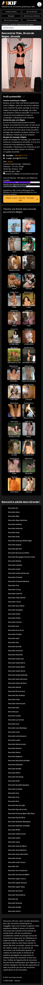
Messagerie (11, 16)
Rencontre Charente (15, 577)
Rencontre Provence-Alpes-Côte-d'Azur (21, 813)
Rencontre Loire (13, 724)
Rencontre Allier (13, 516)
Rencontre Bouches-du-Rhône (18, 553)
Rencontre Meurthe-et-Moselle (18, 760)
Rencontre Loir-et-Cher (16, 720)
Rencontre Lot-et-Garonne (17, 736)
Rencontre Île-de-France (16, 691)
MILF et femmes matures (11, 20)
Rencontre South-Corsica (16, 862)
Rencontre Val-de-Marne (16, 895)
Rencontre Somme (14, 858)
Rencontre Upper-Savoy (16, 887)
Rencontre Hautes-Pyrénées (18, 675)
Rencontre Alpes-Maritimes (17, 520)
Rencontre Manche (14, 748)
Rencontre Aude (13, 536)
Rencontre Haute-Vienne (16, 671)
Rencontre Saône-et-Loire (17, 834)
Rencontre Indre (14, 699)
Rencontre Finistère (15, 634)
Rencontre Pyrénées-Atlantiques (19, 821)
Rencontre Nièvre (14, 773)
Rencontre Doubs (14, 614)
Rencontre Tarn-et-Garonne (17, 870)
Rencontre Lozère (14, 740)
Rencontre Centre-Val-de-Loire (18, 573)
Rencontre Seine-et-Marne (17, 846)
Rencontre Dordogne (15, 610)
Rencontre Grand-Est (15, 650)
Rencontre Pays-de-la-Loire (17, 809)
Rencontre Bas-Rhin (15, 549)
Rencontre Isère (13, 707)
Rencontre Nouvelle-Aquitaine (18, 785)
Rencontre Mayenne (15, 756)
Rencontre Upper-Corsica (17, 878)
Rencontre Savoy (14, 842)
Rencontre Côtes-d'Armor (17, 598)
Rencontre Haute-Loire (16, 659)
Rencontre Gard (13, 638)
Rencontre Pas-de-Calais (16, 805)
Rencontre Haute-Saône (16, 667)
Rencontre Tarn (13, 866)
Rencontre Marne (14, 752)
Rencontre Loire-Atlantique (17, 728)
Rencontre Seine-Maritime (17, 850)
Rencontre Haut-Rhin (15, 655)
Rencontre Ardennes (15, 528)
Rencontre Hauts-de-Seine (17, 683)
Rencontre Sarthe (14, 838)
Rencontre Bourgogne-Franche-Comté (21, 557)
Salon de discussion (31, 11)
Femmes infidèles (32, 20)
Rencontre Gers (13, 642)
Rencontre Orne (13, 797)
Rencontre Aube (13, 532)
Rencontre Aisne (14, 512)
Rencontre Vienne (14, 911)
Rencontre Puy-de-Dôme (16, 817)
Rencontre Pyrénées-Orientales (19, 826)
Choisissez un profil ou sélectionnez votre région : (18, 25)
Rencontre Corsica (14, 589)
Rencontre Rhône (14, 830)
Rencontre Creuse (14, 602)
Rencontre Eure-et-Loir (16, 630)
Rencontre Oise (13, 793)
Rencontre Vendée (14, 907)
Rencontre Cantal (14, 569)
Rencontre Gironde (14, 646)
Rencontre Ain (13, 508)
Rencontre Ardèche (15, 524)
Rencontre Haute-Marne (16, 663)
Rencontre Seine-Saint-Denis (18, 854)
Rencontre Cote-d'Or (15, 593)
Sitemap (17, 981)
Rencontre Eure (13, 626)
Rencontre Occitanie (15, 789)
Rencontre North (14, 781)
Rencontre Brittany (14, 561)
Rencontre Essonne (15, 622)
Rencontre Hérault (14, 687)
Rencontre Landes (14, 716)
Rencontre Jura (13, 712)
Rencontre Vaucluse (15, 903)
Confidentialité (8, 981)
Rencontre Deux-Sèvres (16, 606)
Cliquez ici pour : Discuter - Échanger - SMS (20, 199)
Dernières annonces (11, 11)
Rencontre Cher (13, 585)
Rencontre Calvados (15, 565)
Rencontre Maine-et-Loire (17, 744)
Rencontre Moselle (14, 769)
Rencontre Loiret (14, 732)
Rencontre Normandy (15, 777)
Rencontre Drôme (14, 618)
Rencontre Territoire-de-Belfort (18, 874)
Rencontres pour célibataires (32, 16)
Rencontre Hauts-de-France (17, 679)
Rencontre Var (13, 899)
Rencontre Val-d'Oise (15, 891)
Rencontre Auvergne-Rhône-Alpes (20, 541)
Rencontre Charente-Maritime (18, 581)
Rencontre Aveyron (14, 545)
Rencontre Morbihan (15, 764)
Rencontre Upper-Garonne (17, 883)
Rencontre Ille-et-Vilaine (16, 695)
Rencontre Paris (13, 801)
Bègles (10, 161)
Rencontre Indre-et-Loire (16, 703)
